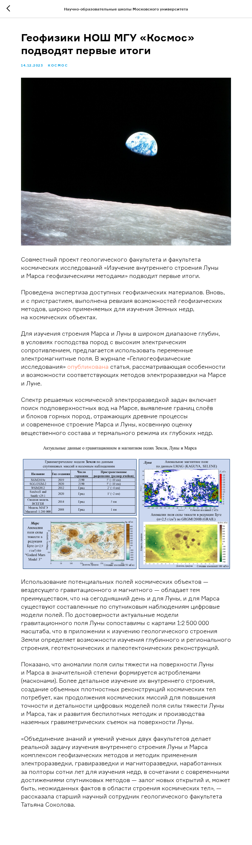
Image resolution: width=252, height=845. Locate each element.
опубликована (88, 366)
